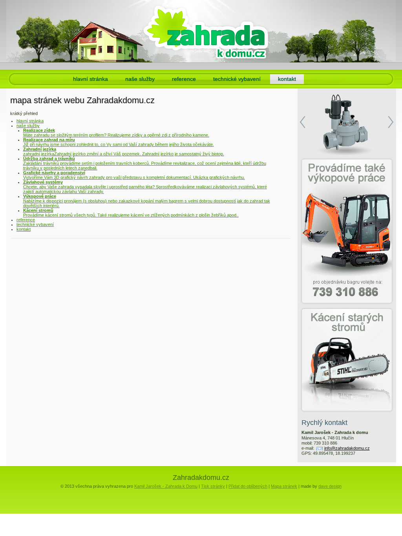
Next (391, 122)
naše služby (140, 79)
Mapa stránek (284, 486)
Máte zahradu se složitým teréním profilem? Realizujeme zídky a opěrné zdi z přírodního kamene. (116, 132)
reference (184, 79)
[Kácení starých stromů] (347, 359)
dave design (330, 486)
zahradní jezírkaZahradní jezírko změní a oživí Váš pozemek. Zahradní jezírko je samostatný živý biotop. (123, 151)
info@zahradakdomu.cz (347, 448)
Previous (302, 122)
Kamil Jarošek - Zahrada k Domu (165, 486)
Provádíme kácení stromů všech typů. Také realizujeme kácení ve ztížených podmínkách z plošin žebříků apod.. (131, 212)
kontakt (287, 79)
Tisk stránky (213, 486)
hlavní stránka (90, 79)
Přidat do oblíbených (247, 486)
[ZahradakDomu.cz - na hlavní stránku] (206, 31)
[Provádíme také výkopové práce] (347, 231)
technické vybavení (237, 79)
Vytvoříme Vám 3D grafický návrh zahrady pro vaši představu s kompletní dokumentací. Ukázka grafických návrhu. (134, 175)
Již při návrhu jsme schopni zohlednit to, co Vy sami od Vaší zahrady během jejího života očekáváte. (118, 142)
